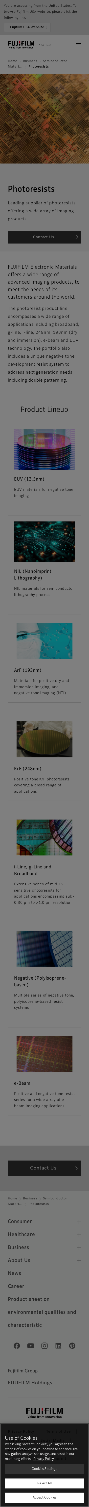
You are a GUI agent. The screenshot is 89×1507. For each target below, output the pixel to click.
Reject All (44, 1483)
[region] (44, 1465)
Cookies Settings (44, 1469)
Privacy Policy (43, 1459)
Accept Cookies (44, 1497)
